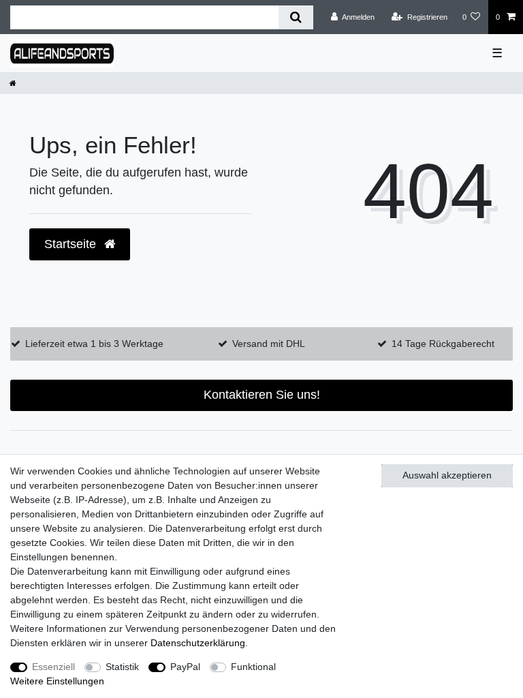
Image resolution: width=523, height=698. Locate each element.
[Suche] (296, 17)
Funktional (253, 666)
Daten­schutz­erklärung (197, 642)
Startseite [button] (71, 244)
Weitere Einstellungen (57, 681)
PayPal (185, 666)
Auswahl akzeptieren (447, 475)
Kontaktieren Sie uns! (262, 394)
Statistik (122, 666)
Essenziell (53, 666)
